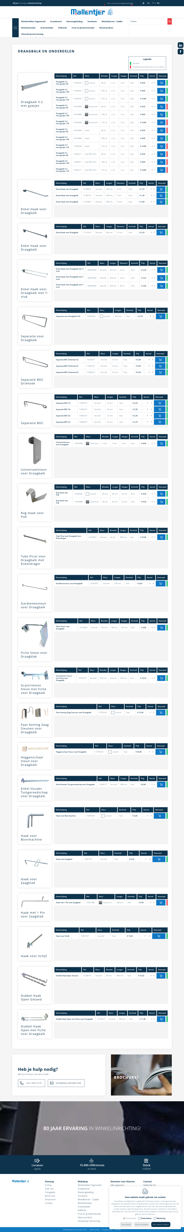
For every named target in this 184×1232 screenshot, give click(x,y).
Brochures (50, 1195)
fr (153, 3)
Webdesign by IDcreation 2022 (75, 1229)
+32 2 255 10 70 (34, 1083)
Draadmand (56, 21)
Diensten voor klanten (123, 1181)
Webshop (83, 1181)
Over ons (49, 1188)
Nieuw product (106, 27)
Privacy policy (107, 1229)
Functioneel (131, 1218)
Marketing (161, 1218)
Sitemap (49, 1181)
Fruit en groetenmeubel (83, 27)
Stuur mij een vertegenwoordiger (120, 3)
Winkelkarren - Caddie (112, 21)
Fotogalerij (50, 1192)
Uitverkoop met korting (32, 34)
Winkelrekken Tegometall (33, 21)
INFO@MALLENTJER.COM (68, 1083)
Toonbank (92, 21)
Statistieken (146, 1218)
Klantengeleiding (74, 21)
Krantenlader (47, 27)
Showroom (50, 1199)
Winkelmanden (28, 27)
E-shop (48, 1185)
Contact (48, 1203)
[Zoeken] (169, 21)
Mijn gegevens (117, 1185)
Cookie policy (94, 1229)
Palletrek (62, 27)
